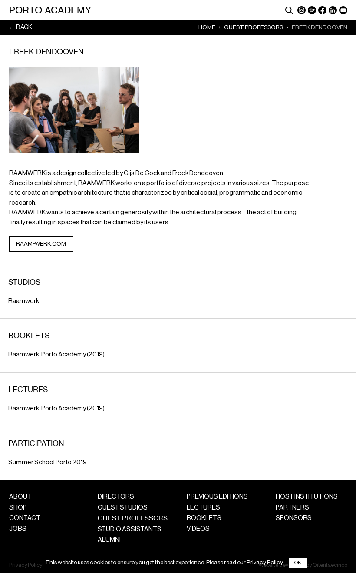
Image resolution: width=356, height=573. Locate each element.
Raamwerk (23, 301)
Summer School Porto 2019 (47, 462)
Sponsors (294, 518)
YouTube (343, 10)
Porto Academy (50, 10)
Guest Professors (253, 27)
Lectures (203, 507)
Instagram (301, 10)
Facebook (322, 10)
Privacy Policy (265, 562)
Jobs (17, 529)
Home (206, 27)
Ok (297, 562)
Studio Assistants (130, 529)
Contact (24, 518)
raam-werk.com (41, 244)
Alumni (109, 539)
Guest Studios (123, 507)
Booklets (204, 518)
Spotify (312, 10)
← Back (20, 27)
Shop (18, 507)
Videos (198, 529)
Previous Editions (217, 496)
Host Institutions (307, 496)
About (20, 496)
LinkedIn (333, 10)
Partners (292, 507)
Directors (116, 496)
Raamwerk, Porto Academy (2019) (56, 354)
